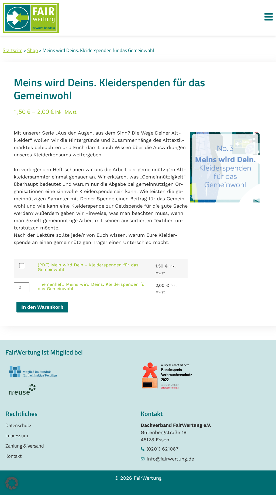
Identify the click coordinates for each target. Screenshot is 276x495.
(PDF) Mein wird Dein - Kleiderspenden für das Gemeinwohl (88, 267)
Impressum (16, 435)
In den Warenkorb (42, 307)
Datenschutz (18, 425)
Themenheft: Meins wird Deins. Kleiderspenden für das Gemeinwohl (92, 286)
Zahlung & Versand (24, 445)
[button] (12, 483)
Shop (32, 50)
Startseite (12, 50)
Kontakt (13, 456)
